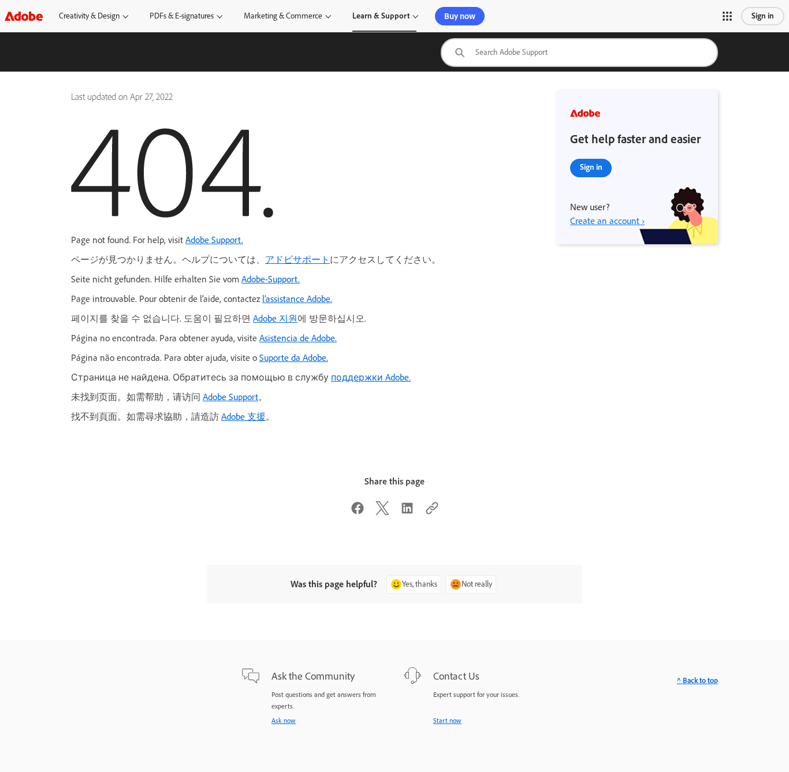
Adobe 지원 (275, 318)
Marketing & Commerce (283, 16)
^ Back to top (697, 680)
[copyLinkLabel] (432, 511)
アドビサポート (297, 259)
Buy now (459, 16)
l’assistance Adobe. (297, 298)
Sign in (762, 16)
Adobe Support (230, 396)
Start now (447, 721)
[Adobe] (23, 16)
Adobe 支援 (243, 416)
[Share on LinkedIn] (407, 511)
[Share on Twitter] (382, 511)
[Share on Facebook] (357, 511)
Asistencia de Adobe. (298, 338)
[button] (727, 16)
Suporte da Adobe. (293, 357)
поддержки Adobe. (371, 377)
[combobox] (579, 52)
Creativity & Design (89, 16)
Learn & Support (381, 16)
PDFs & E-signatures (182, 16)
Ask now (283, 721)
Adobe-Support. (270, 279)
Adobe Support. (214, 239)
